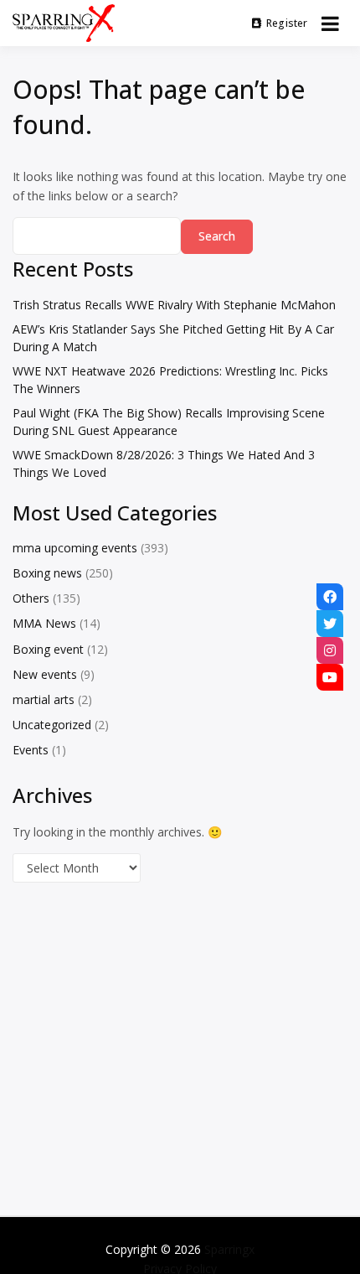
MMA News (44, 623)
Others (31, 598)
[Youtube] (329, 677)
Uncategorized (52, 725)
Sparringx (229, 1249)
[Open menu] (330, 23)
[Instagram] (329, 650)
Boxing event (48, 649)
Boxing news (47, 573)
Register (287, 23)
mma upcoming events (75, 548)
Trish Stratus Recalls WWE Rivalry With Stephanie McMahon (174, 305)
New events (45, 674)
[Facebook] (329, 596)
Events (31, 750)
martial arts (44, 699)
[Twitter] (329, 623)
